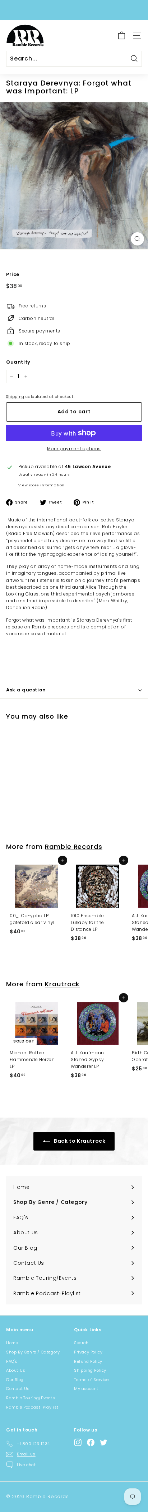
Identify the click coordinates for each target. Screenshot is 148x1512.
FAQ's (12, 1361)
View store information (41, 485)
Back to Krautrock (79, 1140)
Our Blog (15, 1379)
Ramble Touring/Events (30, 1398)
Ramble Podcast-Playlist (32, 1407)
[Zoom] (137, 238)
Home (12, 1343)
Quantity (18, 362)
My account (86, 1388)
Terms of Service (91, 1379)
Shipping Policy (90, 1370)
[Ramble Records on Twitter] (103, 1442)
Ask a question (26, 689)
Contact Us (18, 1388)
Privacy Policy (88, 1352)
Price (12, 274)
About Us (16, 1370)
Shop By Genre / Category (33, 1352)
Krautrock (62, 983)
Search (81, 1343)
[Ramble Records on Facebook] (90, 1442)
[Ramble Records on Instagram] (78, 1442)
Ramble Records (73, 846)
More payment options (74, 449)
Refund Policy (88, 1361)
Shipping (15, 396)
